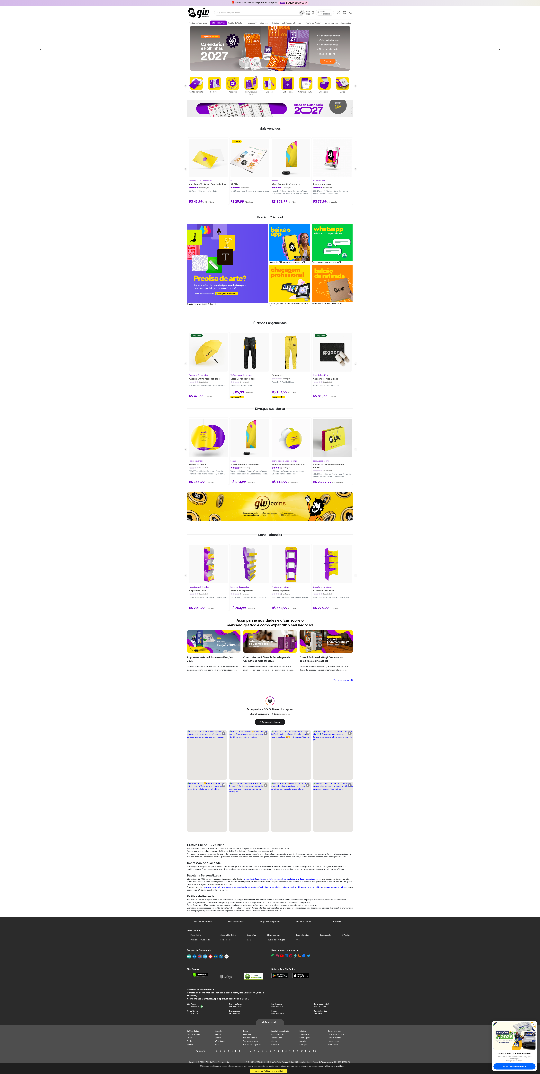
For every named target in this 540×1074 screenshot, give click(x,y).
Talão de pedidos (278, 1037)
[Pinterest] (290, 955)
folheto (270, 878)
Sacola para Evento (321, 461)
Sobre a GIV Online (228, 935)
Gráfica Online (193, 1031)
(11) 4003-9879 (193, 1006)
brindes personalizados (307, 878)
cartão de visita (249, 878)
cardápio (317, 887)
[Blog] (299, 955)
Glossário (201, 1050)
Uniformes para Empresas (240, 375)
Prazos (298, 939)
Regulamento (325, 935)
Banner (275, 180)
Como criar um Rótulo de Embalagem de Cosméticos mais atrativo (266, 659)
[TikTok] (295, 955)
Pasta (245, 1031)
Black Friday (333, 1044)
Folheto (190, 1037)
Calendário (304, 1034)
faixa (292, 878)
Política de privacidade (334, 1066)
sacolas (277, 878)
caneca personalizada (236, 887)
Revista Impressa (334, 1031)
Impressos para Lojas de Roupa (284, 461)
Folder (189, 1041)
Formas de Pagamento (199, 949)
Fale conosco (225, 939)
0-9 (314, 1051)
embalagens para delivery (335, 887)
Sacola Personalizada (280, 1031)
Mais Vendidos (319, 180)
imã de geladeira (273, 887)
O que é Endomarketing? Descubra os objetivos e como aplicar (321, 659)
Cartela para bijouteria (252, 1044)
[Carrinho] (350, 12)
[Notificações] (344, 12)
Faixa (217, 1044)
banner (285, 878)
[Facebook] (304, 955)
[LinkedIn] (286, 955)
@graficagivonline (259, 713)
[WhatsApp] (338, 12)
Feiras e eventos (334, 1037)
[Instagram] (277, 955)
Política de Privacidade (200, 939)
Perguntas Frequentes (270, 921)
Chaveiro (275, 1044)
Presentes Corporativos (199, 375)
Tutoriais (337, 921)
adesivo (261, 878)
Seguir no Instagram (271, 722)
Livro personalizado (336, 1034)
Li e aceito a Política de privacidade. (269, 1071)
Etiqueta (218, 1031)
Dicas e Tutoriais (302, 935)
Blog (249, 939)
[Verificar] (200, 975)
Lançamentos (333, 1041)
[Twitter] (308, 955)
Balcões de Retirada (203, 921)
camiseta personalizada (214, 887)
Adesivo (190, 1044)
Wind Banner (220, 1041)
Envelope (247, 1034)
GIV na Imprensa (303, 921)
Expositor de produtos (239, 587)
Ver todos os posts (342, 680)
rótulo (261, 887)
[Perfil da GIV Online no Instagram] (270, 700)
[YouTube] (282, 955)
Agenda (303, 1041)
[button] (40, 48)
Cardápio (303, 1044)
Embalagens (305, 1037)
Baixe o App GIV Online (283, 968)
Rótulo (217, 1034)
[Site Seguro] (226, 976)
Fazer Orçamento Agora (514, 1066)
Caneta (274, 1041)
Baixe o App (251, 935)
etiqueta (252, 887)
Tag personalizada (250, 1041)
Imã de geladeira (250, 1037)
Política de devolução (276, 939)
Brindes (303, 1031)
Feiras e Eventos (196, 461)
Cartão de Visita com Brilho (200, 180)
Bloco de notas (277, 1034)
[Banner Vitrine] (270, 506)
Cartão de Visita (193, 1034)
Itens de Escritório (320, 375)
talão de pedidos (289, 887)
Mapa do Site (196, 935)
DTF (232, 180)
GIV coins (345, 935)
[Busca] (301, 12)
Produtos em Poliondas (199, 587)
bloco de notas (305, 887)
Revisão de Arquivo (236, 921)
